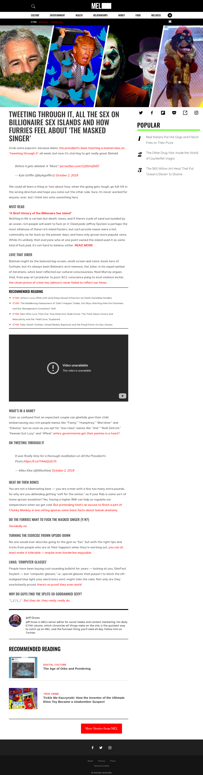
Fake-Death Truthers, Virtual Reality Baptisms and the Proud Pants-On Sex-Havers (62, 324)
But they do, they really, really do (47, 600)
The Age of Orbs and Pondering (67, 668)
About (90, 761)
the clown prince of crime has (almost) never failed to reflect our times (58, 282)
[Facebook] (152, 112)
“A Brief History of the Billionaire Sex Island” (40, 213)
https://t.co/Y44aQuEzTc (40, 461)
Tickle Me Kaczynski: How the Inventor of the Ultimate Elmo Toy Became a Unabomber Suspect (84, 700)
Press (113, 761)
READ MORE (84, 245)
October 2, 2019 (67, 175)
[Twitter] (141, 112)
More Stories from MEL (101, 728)
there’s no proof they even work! (59, 584)
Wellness (156, 15)
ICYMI (34, 22)
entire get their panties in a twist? (86, 433)
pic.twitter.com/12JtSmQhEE (79, 166)
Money (121, 15)
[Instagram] (196, 112)
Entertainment (57, 15)
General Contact (101, 766)
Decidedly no (18, 526)
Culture (35, 15)
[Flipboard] (163, 112)
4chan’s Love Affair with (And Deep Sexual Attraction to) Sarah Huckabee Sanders (62, 297)
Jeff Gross (43, 22)
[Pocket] (174, 112)
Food (138, 15)
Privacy (101, 761)
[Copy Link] (185, 112)
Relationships (100, 15)
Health (79, 15)
